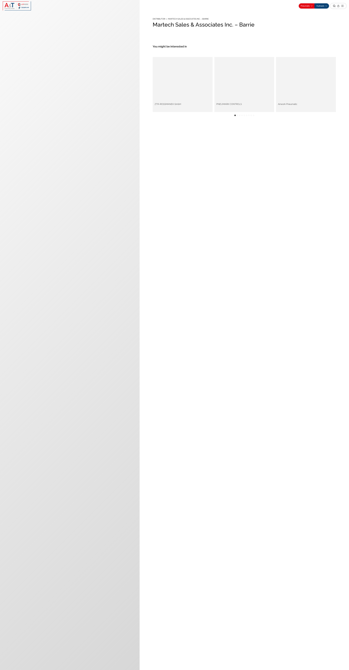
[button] (235, 115)
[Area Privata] (338, 5)
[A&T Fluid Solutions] (17, 5)
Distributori (159, 19)
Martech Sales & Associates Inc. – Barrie (188, 19)
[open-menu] (342, 5)
